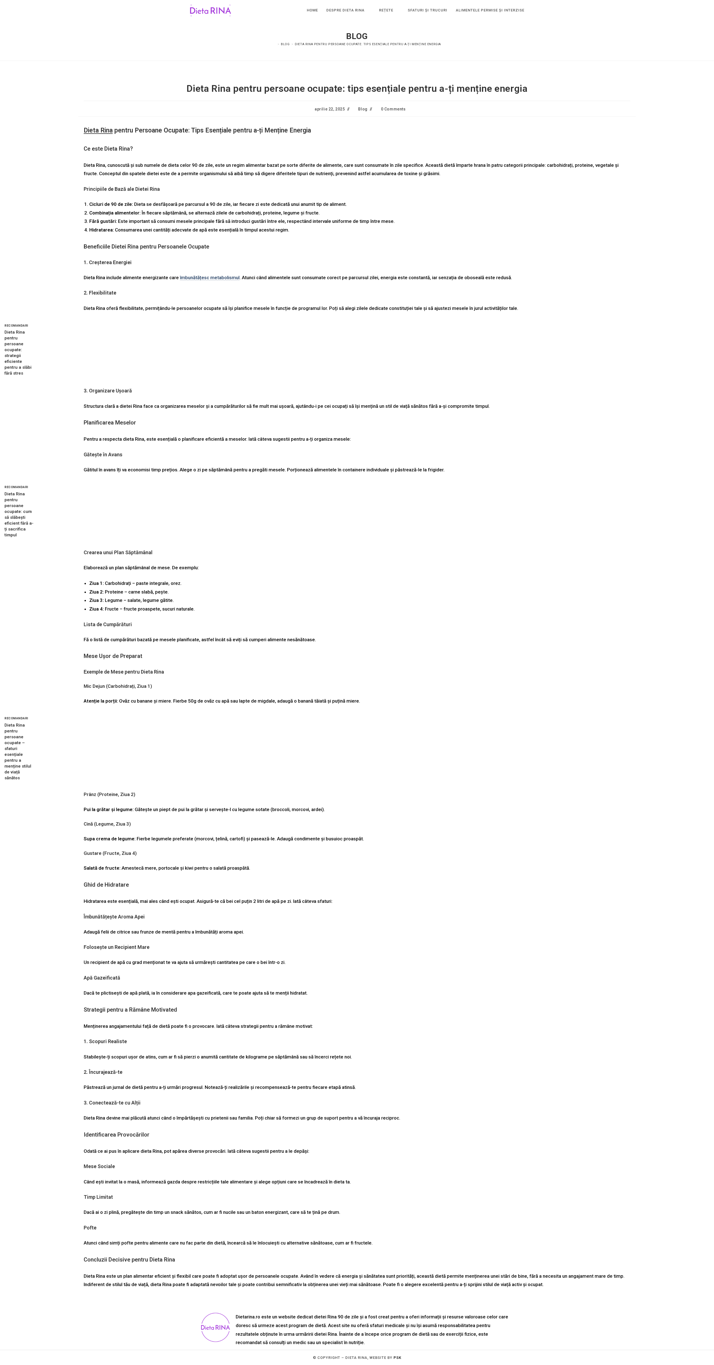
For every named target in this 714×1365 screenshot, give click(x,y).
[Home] (274, 44)
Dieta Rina (98, 130)
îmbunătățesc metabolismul (210, 277)
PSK (397, 1358)
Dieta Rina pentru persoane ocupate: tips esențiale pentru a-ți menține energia (368, 44)
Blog (362, 109)
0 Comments (393, 109)
